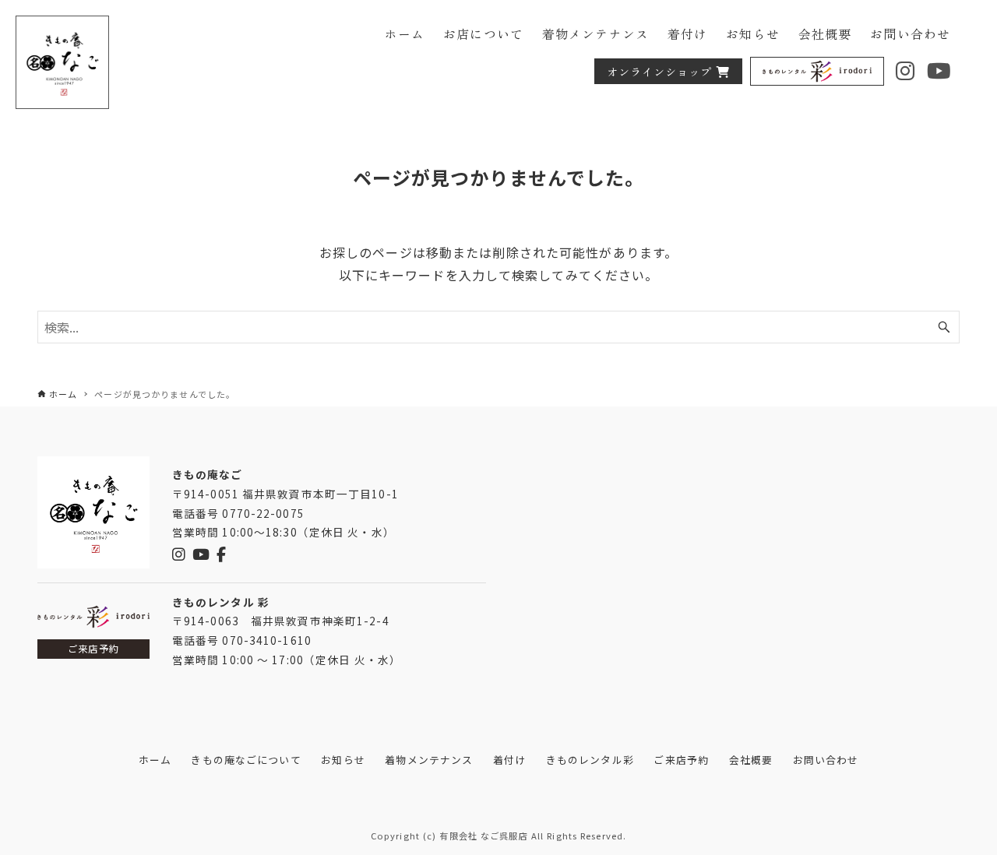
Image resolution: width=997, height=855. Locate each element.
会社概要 (751, 759)
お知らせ (343, 759)
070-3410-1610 (267, 640)
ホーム (155, 759)
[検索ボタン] (944, 327)
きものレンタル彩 (590, 759)
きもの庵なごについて (246, 759)
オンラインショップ (660, 71)
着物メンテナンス (429, 759)
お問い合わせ (826, 759)
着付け (509, 759)
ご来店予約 (93, 649)
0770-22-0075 (263, 513)
